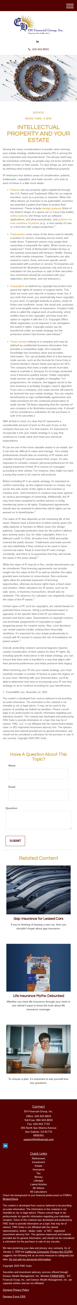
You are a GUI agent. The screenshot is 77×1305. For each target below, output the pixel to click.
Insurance (38, 1169)
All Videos (38, 1188)
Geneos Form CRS (14, 1296)
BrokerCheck (10, 1198)
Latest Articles (38, 1184)
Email (11, 786)
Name (12, 765)
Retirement (38, 1158)
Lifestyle (38, 1180)
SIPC (62, 1275)
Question (11, 808)
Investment (38, 1162)
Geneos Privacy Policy (16, 1289)
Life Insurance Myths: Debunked (38, 996)
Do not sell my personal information (30, 1259)
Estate (38, 1165)
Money (39, 1176)
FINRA (54, 1275)
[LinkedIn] (37, 41)
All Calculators (38, 1191)
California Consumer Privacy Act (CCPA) (49, 1251)
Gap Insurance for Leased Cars (38, 918)
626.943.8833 (40, 49)
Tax (38, 1173)
